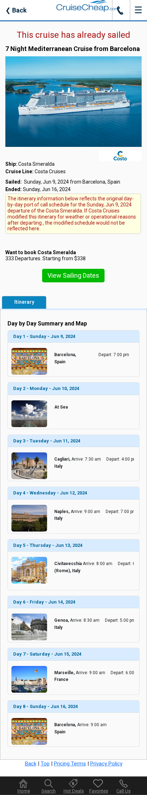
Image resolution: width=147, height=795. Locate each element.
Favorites (98, 791)
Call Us (123, 791)
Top (45, 763)
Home (23, 791)
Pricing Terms (70, 763)
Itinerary (24, 302)
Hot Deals (74, 791)
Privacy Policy (106, 763)
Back (16, 10)
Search (48, 791)
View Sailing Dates (73, 275)
